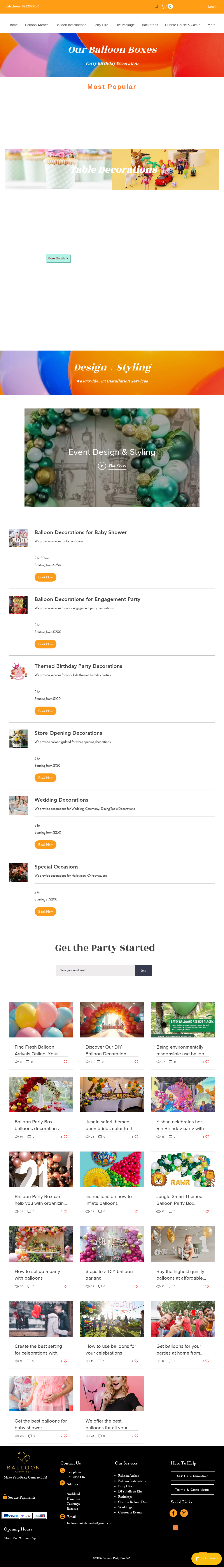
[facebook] (173, 1513)
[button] (45, 577)
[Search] (156, 6)
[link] (167, 6)
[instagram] (184, 1513)
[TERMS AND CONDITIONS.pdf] (175, 1528)
